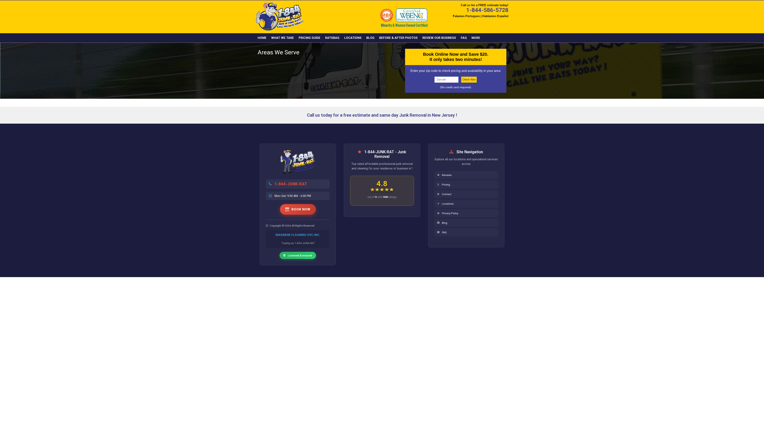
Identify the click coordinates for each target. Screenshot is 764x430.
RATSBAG (332, 38)
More (476, 38)
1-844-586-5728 (487, 10)
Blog (370, 38)
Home (262, 38)
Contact (446, 194)
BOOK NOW (300, 209)
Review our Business (439, 38)
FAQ (464, 38)
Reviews (447, 175)
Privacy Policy (450, 213)
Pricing (446, 184)
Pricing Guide (309, 38)
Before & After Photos (398, 38)
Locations (353, 38)
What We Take (282, 38)
